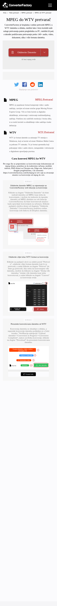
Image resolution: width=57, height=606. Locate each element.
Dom (4, 13)
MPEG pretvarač (26, 13)
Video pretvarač (14, 13)
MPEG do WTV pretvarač (43, 13)
